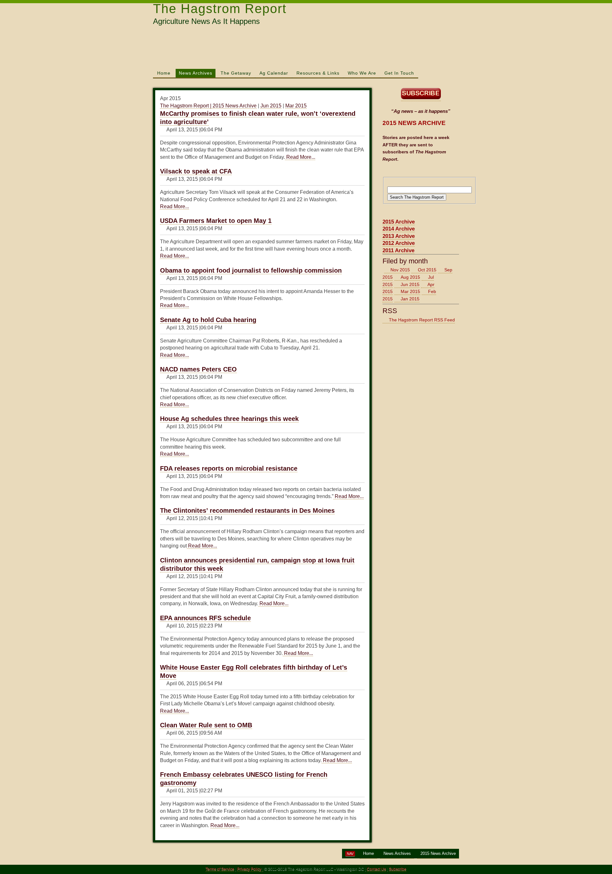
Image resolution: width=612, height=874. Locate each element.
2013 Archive (398, 236)
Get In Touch (399, 73)
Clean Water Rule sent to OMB (206, 725)
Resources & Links (317, 73)
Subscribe (397, 869)
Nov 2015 (400, 269)
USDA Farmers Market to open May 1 (216, 220)
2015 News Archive (438, 853)
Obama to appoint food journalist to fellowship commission (251, 270)
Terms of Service (220, 869)
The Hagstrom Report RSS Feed (422, 319)
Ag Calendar (273, 73)
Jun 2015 (270, 105)
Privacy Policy (249, 869)
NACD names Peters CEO (198, 369)
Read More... (300, 157)
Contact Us (376, 869)
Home (164, 73)
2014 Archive (398, 229)
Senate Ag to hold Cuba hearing (208, 319)
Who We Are (362, 73)
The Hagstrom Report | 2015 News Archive (208, 105)
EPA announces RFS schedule (205, 617)
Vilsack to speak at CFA (196, 171)
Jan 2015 (410, 298)
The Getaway (236, 73)
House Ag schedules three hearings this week (229, 418)
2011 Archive (398, 250)
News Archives (195, 73)
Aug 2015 (410, 277)
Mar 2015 (296, 105)
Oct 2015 (427, 269)
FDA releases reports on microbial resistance (228, 468)
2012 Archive (398, 243)
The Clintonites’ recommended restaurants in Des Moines (247, 510)
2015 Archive (398, 222)
